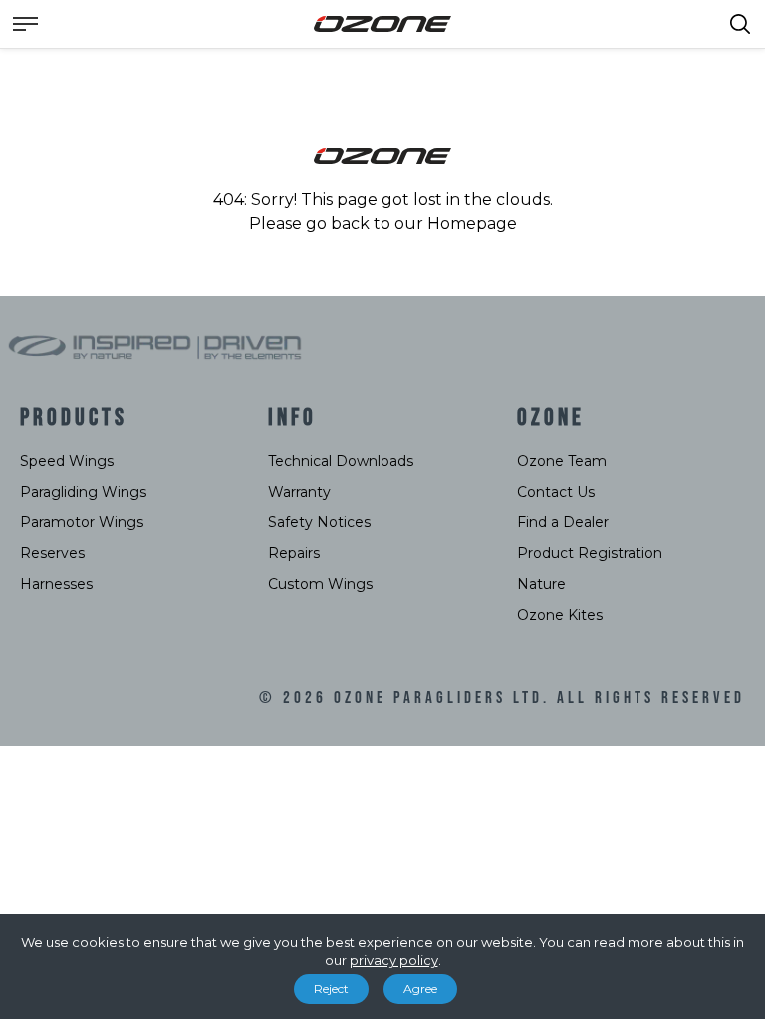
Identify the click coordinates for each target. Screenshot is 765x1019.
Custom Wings (320, 584)
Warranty (299, 492)
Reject (331, 988)
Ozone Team (562, 461)
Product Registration (589, 553)
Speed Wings (67, 461)
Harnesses (56, 584)
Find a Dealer (563, 522)
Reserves (52, 553)
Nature (541, 584)
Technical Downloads (340, 461)
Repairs (294, 553)
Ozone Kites (560, 615)
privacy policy (394, 960)
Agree (420, 988)
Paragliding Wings (83, 492)
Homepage (472, 223)
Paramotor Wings (81, 522)
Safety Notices (319, 522)
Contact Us (556, 492)
